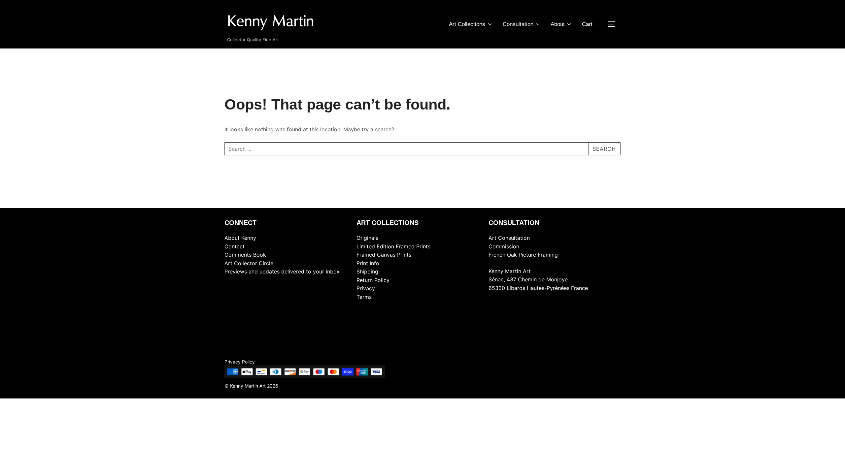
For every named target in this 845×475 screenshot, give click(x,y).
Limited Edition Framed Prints (393, 246)
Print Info (367, 263)
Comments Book (245, 254)
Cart (587, 24)
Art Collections (467, 24)
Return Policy (372, 280)
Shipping (367, 271)
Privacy (365, 288)
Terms (364, 297)
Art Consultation (509, 238)
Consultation (518, 24)
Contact (234, 246)
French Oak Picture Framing (523, 254)
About (558, 24)
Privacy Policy (239, 361)
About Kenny (240, 238)
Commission (504, 246)
